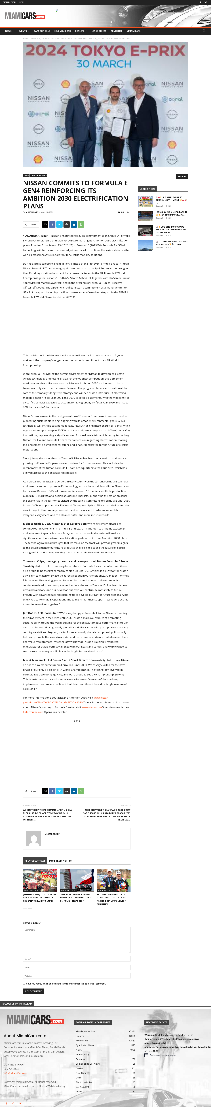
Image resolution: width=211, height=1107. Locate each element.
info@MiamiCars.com (16, 1073)
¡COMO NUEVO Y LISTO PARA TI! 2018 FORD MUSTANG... (172, 213)
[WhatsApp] (81, 224)
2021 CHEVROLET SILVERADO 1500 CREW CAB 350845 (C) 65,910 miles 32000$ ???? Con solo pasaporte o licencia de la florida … (107, 814)
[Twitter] (205, 2)
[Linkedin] (74, 224)
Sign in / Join (9, 2)
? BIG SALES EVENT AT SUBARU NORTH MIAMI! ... (169, 200)
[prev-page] (25, 910)
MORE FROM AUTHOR (60, 860)
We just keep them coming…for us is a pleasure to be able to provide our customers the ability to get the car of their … (47, 814)
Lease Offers (98, 30)
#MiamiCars (134, 30)
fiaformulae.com (33, 712)
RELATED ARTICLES (35, 860)
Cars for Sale (42, 30)
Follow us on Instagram (17, 1003)
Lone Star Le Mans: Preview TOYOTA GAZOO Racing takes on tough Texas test (76, 897)
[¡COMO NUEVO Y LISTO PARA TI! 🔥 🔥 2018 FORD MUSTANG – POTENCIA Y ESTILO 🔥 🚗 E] (145, 216)
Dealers (79, 30)
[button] (204, 31)
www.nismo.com (92, 707)
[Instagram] (13, 1103)
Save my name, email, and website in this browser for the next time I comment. (66, 983)
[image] (35, 1020)
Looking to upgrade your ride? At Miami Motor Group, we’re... (171, 229)
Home (25, 38)
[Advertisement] (76, 326)
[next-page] (30, 910)
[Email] (45, 224)
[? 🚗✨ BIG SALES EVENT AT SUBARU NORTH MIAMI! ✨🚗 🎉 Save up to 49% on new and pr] (145, 201)
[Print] (66, 224)
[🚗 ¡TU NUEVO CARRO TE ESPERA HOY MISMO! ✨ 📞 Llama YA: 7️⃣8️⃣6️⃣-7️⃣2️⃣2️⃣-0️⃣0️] (145, 245)
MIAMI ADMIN (32, 212)
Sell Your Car (62, 30)
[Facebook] (200, 2)
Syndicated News (46, 38)
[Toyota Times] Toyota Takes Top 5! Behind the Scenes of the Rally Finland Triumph (39, 897)
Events (23, 30)
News (21, 2)
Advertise (116, 30)
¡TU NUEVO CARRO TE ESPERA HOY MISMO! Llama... (172, 243)
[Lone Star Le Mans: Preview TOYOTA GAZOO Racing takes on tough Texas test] (77, 880)
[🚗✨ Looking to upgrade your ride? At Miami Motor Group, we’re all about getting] (145, 230)
